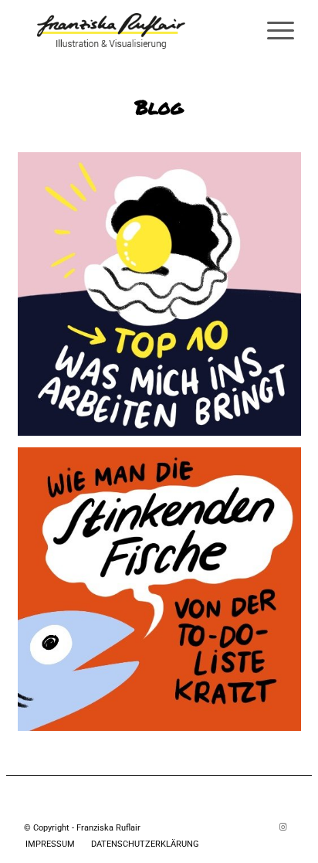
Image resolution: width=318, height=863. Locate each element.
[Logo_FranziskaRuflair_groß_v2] (132, 31)
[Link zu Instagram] (282, 827)
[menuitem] (273, 31)
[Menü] (273, 31)
